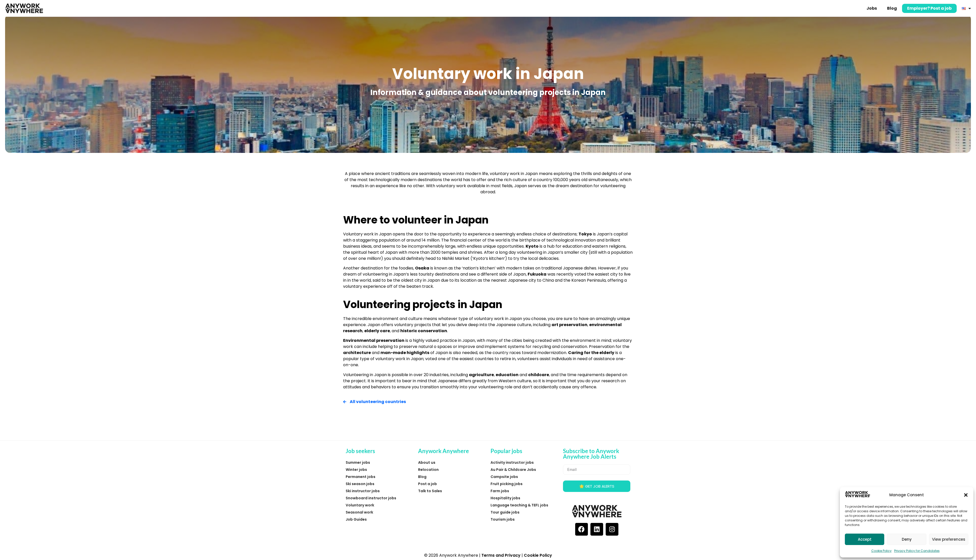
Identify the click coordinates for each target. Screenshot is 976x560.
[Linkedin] (596, 529)
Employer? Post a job (929, 8)
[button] (965, 495)
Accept (865, 539)
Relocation (428, 469)
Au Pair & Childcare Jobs (513, 469)
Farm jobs (500, 490)
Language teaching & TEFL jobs (519, 505)
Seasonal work (359, 512)
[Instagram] (612, 529)
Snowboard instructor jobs (371, 498)
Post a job (427, 483)
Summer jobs (358, 462)
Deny (907, 539)
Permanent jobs (360, 476)
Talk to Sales (430, 490)
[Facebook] (581, 529)
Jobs (871, 8)
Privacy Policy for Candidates (917, 551)
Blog (892, 8)
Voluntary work (360, 505)
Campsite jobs (504, 476)
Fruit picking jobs (507, 483)
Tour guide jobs (505, 512)
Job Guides (356, 519)
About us (426, 462)
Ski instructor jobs (363, 490)
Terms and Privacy (501, 555)
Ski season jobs (360, 483)
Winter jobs (356, 469)
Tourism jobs (503, 519)
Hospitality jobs (505, 498)
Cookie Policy (881, 551)
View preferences (948, 539)
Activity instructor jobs (512, 462)
